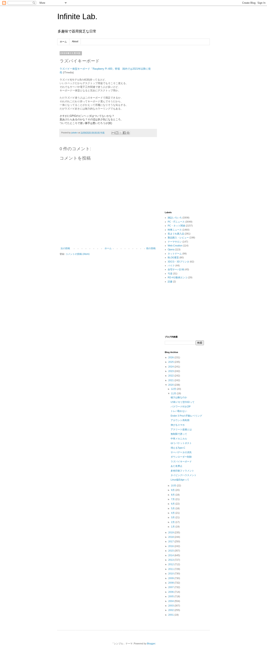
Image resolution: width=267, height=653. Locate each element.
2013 (171, 560)
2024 (171, 366)
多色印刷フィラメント (182, 470)
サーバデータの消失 (181, 452)
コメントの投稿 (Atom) (77, 254)
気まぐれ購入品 (176, 233)
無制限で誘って (179, 434)
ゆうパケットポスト (181, 443)
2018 (171, 537)
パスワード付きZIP (181, 406)
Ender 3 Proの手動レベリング (186, 415)
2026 (171, 357)
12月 (174, 389)
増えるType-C (178, 447)
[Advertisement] (184, 110)
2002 (171, 610)
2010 (171, 573)
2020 (171, 385)
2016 (171, 546)
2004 (171, 601)
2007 (171, 587)
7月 (173, 499)
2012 (171, 564)
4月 (173, 513)
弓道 (170, 273)
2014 (171, 555)
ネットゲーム (175, 253)
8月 (173, 494)
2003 (171, 605)
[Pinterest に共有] (128, 133)
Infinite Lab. (77, 16)
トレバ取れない (179, 411)
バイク (171, 265)
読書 (170, 281)
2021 (171, 380)
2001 (171, 614)
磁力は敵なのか (179, 397)
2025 (171, 362)
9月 (173, 490)
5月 (173, 508)
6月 (173, 503)
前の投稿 (151, 248)
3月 (173, 517)
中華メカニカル (179, 438)
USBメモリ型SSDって (182, 402)
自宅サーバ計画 (176, 269)
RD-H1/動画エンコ (177, 277)
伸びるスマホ (178, 425)
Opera (171, 249)
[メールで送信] (113, 133)
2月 (173, 522)
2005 (171, 596)
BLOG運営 (173, 257)
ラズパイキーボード (181, 461)
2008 (171, 582)
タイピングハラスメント (183, 475)
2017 (171, 541)
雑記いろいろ (175, 217)
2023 (171, 371)
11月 (174, 393)
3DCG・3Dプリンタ (178, 261)
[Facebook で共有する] (124, 133)
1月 (173, 526)
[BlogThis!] (117, 133)
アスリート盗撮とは (181, 429)
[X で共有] (121, 133)
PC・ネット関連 (176, 225)
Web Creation (175, 245)
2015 (171, 550)
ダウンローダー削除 (181, 456)
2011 (171, 569)
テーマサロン (175, 241)
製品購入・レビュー (178, 237)
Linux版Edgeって (180, 479)
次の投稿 (65, 248)
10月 (174, 485)
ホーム (63, 41)
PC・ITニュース (176, 221)
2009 (171, 578)
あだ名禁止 (176, 466)
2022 (171, 375)
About (75, 41)
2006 (171, 592)
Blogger (151, 643)
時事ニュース (175, 229)
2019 (171, 532)
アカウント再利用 (180, 420)
